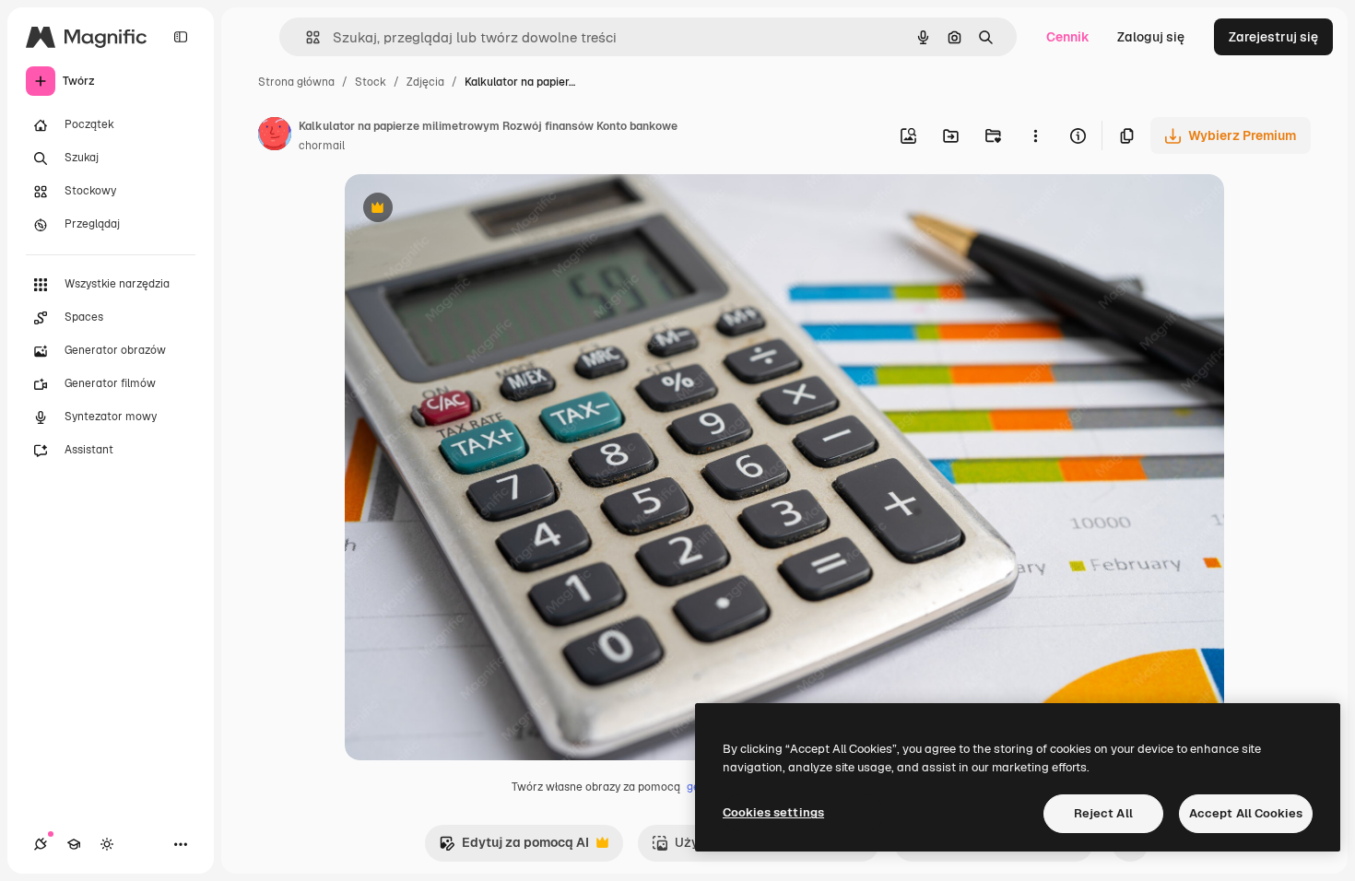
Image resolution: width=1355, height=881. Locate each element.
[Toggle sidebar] (180, 37)
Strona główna (296, 82)
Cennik (1068, 37)
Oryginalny (472, 209)
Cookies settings (773, 812)
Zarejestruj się (1273, 37)
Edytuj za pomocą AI (514, 847)
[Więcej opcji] (1035, 135)
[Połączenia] (40, 844)
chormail (322, 145)
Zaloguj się (1150, 37)
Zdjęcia (425, 82)
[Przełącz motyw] (107, 844)
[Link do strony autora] (274, 136)
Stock (370, 82)
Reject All (1103, 813)
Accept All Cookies (1245, 813)
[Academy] (73, 844)
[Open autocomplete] (305, 37)
